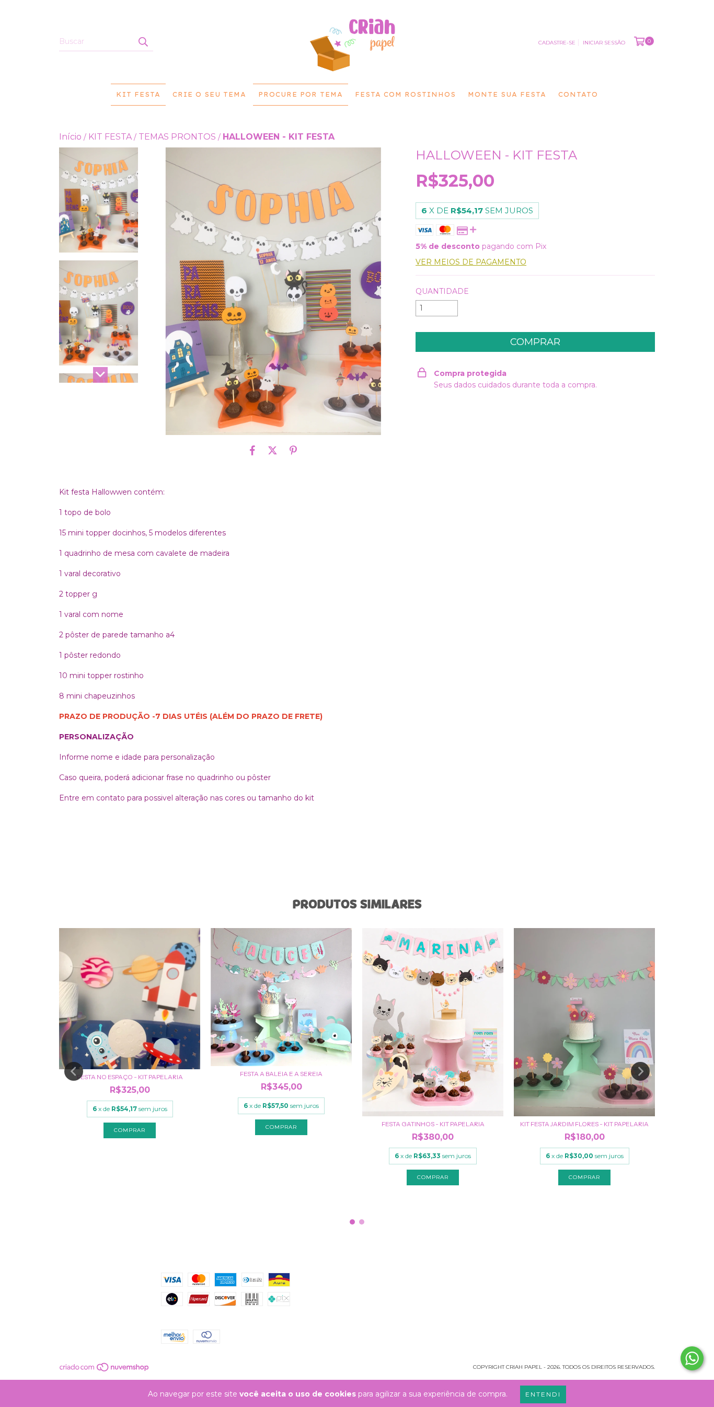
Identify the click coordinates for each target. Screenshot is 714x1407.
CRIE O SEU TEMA (209, 94)
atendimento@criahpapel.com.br (398, 1288)
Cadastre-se (556, 42)
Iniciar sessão (604, 42)
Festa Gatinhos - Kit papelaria (433, 1124)
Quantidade (442, 291)
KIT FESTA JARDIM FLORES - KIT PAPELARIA (584, 1124)
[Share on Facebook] (252, 450)
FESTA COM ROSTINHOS (405, 94)
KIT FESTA (138, 94)
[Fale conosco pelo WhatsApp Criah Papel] (692, 1358)
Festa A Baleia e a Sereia (281, 1074)
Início (70, 137)
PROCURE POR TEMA (300, 94)
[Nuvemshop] (105, 1370)
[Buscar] (142, 41)
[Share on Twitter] (273, 450)
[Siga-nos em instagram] (525, 1280)
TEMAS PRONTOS (177, 137)
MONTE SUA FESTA (507, 94)
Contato (578, 94)
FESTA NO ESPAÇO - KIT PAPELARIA (130, 1077)
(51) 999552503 (357, 1278)
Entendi (543, 1394)
